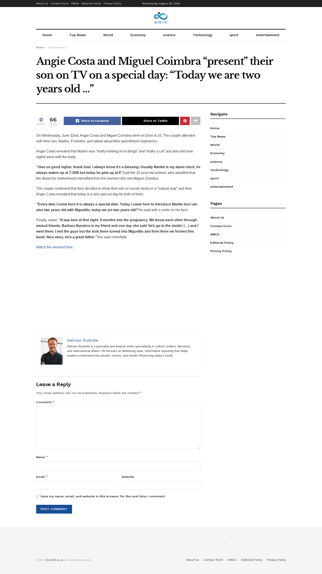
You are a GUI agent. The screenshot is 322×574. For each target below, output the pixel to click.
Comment (45, 402)
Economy (138, 35)
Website (128, 477)
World (108, 35)
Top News (77, 35)
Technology (202, 35)
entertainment (268, 35)
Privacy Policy (112, 3)
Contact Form (60, 3)
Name (42, 457)
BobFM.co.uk (55, 560)
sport (234, 35)
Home (47, 35)
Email (42, 477)
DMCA (75, 3)
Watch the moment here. (55, 247)
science (169, 35)
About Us (42, 3)
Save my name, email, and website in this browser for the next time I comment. (103, 496)
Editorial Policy (91, 3)
